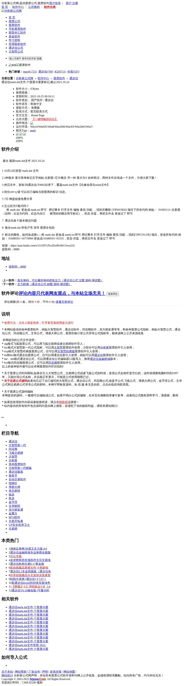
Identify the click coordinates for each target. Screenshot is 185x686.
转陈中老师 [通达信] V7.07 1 (28, 579)
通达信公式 (16, 47)
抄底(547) (73, 71)
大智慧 (58, 347)
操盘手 (13, 475)
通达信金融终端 (100, 358)
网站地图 (69, 671)
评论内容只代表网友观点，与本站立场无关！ (62, 293)
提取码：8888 (17, 266)
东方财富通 (16, 509)
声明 (45, 671)
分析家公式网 (24, 78)
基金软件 (14, 36)
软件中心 (18, 6)
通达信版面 (16, 471)
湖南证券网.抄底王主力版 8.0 (28, 548)
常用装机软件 (17, 44)
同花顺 (52, 362)
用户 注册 (72, 3)
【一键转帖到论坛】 (45, 119)
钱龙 (11, 494)
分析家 (104, 347)
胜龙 (11, 498)
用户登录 (55, 3)
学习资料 (14, 40)
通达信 (73, 78)
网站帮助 (21, 671)
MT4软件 (14, 517)
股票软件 (14, 25)
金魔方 (13, 513)
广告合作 (34, 671)
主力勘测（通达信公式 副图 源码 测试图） (44, 284)
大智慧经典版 (66, 351)
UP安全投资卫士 (19, 524)
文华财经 (14, 505)
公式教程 (34, 6)
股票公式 (14, 21)
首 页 (4, 6)
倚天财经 (14, 490)
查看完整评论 (64, 301)
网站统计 (7, 675)
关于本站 (7, 671)
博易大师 (14, 486)
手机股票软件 (17, 28)
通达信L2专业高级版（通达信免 (30, 571)
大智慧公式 (16, 51)
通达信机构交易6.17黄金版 (27, 563)
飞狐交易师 (16, 452)
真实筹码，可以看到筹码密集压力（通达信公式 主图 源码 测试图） (60, 280)
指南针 (13, 483)
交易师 (13, 528)
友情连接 (55, 671)
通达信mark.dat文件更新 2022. (27, 645)
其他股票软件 (17, 464)
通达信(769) (45, 71)
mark (33, 130)
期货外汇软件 (17, 32)
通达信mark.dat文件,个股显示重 (28, 607)
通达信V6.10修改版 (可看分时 (30, 590)
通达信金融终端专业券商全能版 (30, 552)
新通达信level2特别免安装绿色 (31, 582)
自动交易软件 (17, 479)
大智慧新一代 (17, 445)
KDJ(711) (60, 71)
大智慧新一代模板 (20, 467)
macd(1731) (30, 71)
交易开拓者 (16, 521)
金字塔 (13, 502)
